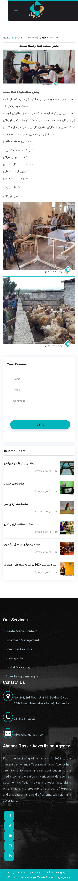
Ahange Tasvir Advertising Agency (48, 877)
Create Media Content (21, 631)
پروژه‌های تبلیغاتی (13, 196)
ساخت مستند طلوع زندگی (18, 524)
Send (40, 424)
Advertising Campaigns (21, 676)
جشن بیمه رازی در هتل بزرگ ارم (22, 544)
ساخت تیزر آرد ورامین (16, 504)
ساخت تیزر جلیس (14, 484)
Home (6, 38)
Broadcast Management (22, 640)
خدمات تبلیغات (11, 187)
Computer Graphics (18, 649)
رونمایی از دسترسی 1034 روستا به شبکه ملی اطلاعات (30, 565)
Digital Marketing (17, 667)
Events (19, 38)
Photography (14, 658)
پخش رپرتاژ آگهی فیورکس (19, 463)
